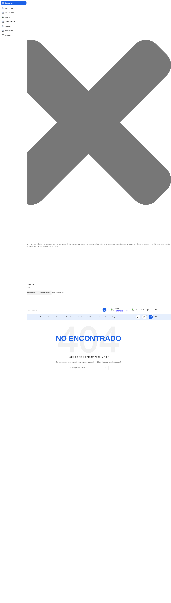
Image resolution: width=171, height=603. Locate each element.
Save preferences (44, 293)
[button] (88, 122)
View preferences (29, 293)
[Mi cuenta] (138, 317)
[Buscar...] (104, 310)
